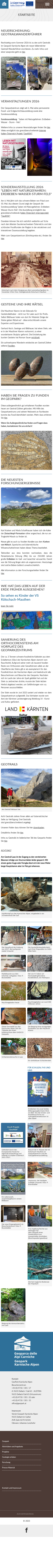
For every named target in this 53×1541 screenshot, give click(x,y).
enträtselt (35, 338)
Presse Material (8, 1468)
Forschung (6, 1462)
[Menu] (47, 4)
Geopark (5, 1441)
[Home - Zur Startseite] (4, 4)
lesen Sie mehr (7, 606)
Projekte (5, 1452)
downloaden (38, 828)
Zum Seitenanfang (25, 1514)
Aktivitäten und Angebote (12, 1447)
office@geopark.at (19, 1403)
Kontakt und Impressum (11, 1488)
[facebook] (26, 1528)
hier (23, 52)
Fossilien (11, 346)
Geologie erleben (9, 1457)
